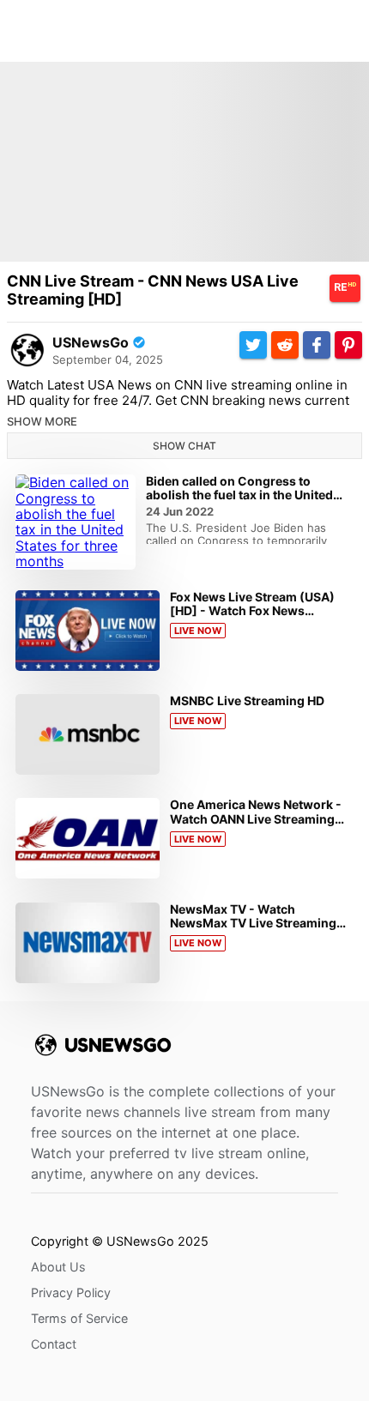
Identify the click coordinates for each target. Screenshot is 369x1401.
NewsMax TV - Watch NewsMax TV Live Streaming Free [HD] (253, 923)
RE (345, 287)
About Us (58, 1266)
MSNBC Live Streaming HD (247, 700)
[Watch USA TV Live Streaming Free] (27, 350)
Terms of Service (79, 1318)
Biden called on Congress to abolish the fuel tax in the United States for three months (239, 495)
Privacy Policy (71, 1292)
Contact (53, 1344)
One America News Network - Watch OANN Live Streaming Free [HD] (256, 818)
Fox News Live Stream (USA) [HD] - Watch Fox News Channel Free (252, 610)
